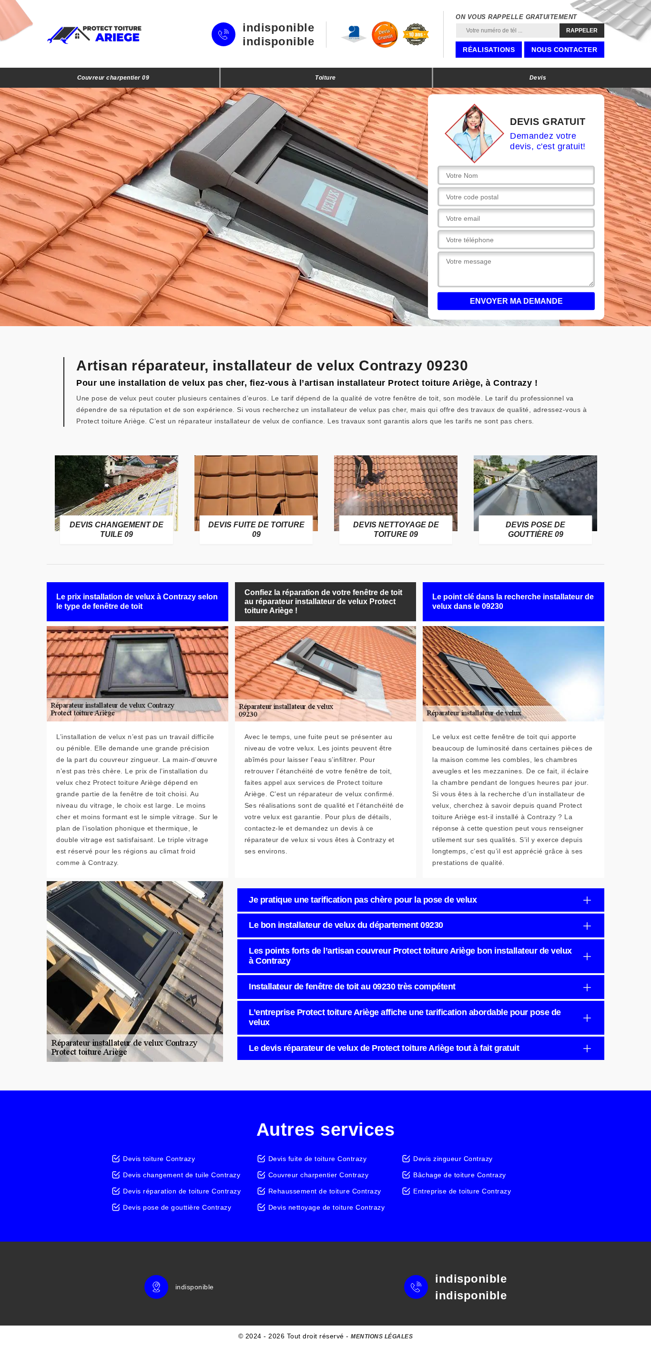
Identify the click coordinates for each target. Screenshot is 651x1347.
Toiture (325, 77)
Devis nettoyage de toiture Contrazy (326, 1207)
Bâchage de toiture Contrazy (459, 1175)
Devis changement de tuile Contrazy (181, 1175)
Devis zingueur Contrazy (453, 1158)
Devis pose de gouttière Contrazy (177, 1207)
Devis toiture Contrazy (159, 1158)
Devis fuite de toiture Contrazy (317, 1158)
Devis (538, 77)
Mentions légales (382, 1336)
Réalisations (489, 49)
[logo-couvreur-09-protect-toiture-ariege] (94, 34)
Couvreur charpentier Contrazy (318, 1175)
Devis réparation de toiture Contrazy (182, 1191)
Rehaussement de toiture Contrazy (324, 1191)
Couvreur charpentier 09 (113, 77)
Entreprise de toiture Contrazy (462, 1191)
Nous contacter (564, 49)
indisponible (278, 27)
